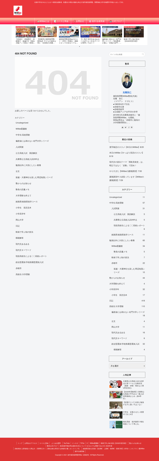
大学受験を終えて (23, 195)
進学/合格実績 (79, 451)
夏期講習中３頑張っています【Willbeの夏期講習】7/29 (126, 178)
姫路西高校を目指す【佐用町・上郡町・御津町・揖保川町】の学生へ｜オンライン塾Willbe (114, 448)
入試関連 (19, 146)
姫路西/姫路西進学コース (27, 201)
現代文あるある (22, 243)
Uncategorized (22, 122)
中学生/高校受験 (23, 134)
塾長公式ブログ (52, 446)
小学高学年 (20, 213)
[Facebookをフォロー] (128, 127)
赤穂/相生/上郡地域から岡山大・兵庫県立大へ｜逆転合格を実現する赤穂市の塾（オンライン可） (48, 448)
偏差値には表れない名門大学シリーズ (32, 140)
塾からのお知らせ (23, 183)
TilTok (82, 443)
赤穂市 (19, 268)
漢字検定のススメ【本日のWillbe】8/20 (126, 147)
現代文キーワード (23, 249)
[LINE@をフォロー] (131, 127)
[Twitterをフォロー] (125, 127)
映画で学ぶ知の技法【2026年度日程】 (114, 443)
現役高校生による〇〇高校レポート (31, 256)
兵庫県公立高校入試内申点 (27, 159)
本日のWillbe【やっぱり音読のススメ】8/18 (126, 154)
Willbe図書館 (21, 128)
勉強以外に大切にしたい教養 (28, 165)
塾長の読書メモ (22, 189)
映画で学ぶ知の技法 (24, 231)
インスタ (75, 443)
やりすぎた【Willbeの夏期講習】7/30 (125, 171)
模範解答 (19, 237)
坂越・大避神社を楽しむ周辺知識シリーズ (34, 177)
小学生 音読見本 (23, 207)
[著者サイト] (122, 127)
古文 (18, 171)
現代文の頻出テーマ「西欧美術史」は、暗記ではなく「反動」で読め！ (126, 163)
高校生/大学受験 (23, 274)
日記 (18, 225)
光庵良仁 (127, 92)
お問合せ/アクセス (31, 443)
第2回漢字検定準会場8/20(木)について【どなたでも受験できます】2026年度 (86, 446)
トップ (20, 443)
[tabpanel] (25, 35)
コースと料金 (43, 443)
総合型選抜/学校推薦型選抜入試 (29, 262)
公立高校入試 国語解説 (26, 152)
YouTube (67, 443)
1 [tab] (79, 46)
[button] (143, 54)
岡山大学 (19, 219)
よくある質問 (56, 443)
